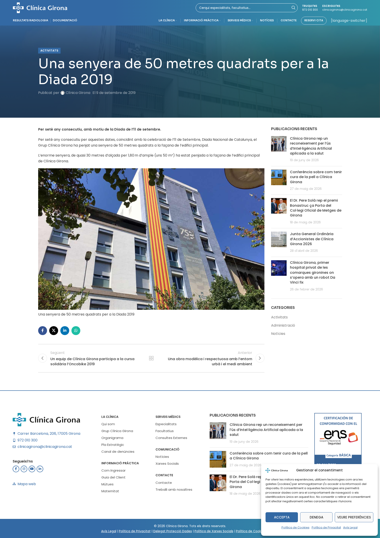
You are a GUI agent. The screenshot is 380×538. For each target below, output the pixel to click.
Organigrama (112, 437)
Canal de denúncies (117, 451)
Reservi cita (313, 20)
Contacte (164, 475)
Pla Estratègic (112, 444)
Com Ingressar (113, 470)
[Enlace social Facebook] (42, 330)
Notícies (278, 333)
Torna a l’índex (151, 358)
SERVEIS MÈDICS (168, 417)
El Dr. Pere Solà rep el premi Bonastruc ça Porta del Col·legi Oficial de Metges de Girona (315, 208)
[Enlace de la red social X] (53, 330)
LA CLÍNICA (109, 417)
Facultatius (165, 431)
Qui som (108, 424)
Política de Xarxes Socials (214, 531)
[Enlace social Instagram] (24, 469)
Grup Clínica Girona (117, 431)
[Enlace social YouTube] (32, 469)
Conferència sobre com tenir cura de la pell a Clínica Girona (316, 177)
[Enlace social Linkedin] (64, 330)
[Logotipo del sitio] (40, 7)
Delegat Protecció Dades (172, 531)
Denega (316, 517)
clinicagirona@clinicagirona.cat (344, 10)
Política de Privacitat (326, 527)
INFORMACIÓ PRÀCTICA (120, 463)
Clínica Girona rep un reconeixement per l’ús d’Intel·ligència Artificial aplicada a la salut (311, 146)
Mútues (107, 484)
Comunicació (167, 449)
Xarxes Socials (167, 463)
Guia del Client (113, 477)
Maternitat (110, 491)
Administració (283, 325)
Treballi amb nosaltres (174, 489)
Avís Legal (350, 527)
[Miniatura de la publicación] (279, 149)
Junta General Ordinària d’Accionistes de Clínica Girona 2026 (311, 238)
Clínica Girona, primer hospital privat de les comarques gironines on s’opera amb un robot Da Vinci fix (312, 272)
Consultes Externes (171, 437)
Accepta (281, 517)
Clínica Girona (78, 92)
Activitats (49, 50)
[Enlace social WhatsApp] (75, 330)
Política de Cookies (295, 527)
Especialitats (166, 424)
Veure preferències (354, 517)
